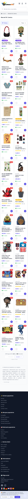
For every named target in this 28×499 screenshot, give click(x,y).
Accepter (17, 497)
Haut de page (6, 382)
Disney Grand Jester (5, 423)
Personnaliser (5, 497)
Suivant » (18, 356)
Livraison (3, 450)
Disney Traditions (5, 417)
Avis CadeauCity (5, 471)
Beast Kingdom (4, 432)
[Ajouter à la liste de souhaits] (3, 51)
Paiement (3, 465)
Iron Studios (4, 438)
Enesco (2, 430)
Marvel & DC (4, 402)
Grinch (2, 406)
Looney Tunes (4, 408)
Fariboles (3, 434)
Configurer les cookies (6, 454)
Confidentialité (4, 467)
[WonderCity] (6, 488)
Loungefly (3, 415)
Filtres (5, 23)
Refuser (11, 497)
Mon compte (4, 444)
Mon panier (3, 446)
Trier (22, 23)
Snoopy (2, 404)
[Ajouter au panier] (11, 51)
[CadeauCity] (2, 488)
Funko (2, 436)
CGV (2, 463)
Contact (3, 448)
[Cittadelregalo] (4, 488)
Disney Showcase (5, 421)
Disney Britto (4, 419)
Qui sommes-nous (5, 469)
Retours (3, 452)
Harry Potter (4, 400)
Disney (2, 398)
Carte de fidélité (5, 461)
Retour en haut (15, 359)
